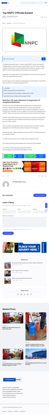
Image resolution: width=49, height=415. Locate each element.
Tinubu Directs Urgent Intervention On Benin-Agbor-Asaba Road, (27, 263)
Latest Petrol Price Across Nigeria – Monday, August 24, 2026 (17, 96)
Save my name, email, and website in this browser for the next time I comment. (17, 229)
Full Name (4, 209)
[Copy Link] (46, 17)
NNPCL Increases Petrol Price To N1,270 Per (22, 278)
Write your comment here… (8, 215)
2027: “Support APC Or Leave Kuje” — (20, 270)
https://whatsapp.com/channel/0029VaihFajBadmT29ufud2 (17, 149)
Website (35, 209)
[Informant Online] (5, 3)
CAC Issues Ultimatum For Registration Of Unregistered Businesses (21, 101)
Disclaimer (16, 411)
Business (9, 23)
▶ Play (43, 59)
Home (3, 23)
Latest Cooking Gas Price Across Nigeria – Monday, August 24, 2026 (18, 93)
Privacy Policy (22, 411)
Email (19, 209)
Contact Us (10, 411)
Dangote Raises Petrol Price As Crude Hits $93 (35, 363)
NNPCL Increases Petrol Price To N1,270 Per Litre (14, 90)
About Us (4, 411)
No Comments (7, 195)
